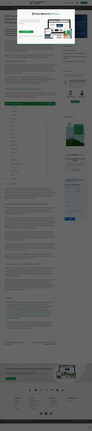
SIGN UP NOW (26, 31)
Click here (29, 36)
